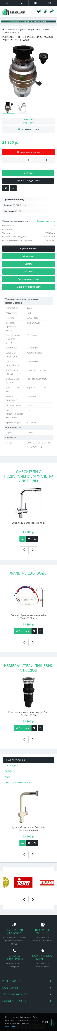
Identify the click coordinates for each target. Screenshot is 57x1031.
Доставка (28, 271)
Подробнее (10, 1026)
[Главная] (3, 29)
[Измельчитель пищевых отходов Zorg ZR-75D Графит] (28, 71)
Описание (28, 256)
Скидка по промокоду (29, 286)
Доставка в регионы (28, 279)
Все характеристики (46, 221)
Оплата (29, 263)
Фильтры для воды (28, 573)
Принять (44, 1021)
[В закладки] (5, 188)
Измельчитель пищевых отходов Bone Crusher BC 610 (28, 714)
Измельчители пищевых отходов (28, 668)
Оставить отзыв (30, 129)
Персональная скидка (28, 152)
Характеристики (28, 248)
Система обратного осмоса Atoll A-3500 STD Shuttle (28, 617)
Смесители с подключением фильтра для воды (28, 476)
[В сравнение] (13, 188)
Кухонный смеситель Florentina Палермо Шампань (28, 829)
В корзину (23, 631)
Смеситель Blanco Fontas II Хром (28, 522)
